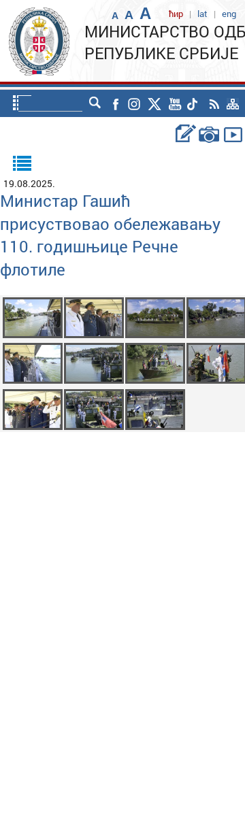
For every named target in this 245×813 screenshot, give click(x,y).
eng (229, 13)
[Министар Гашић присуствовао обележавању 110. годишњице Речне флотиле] (33, 316)
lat (202, 13)
